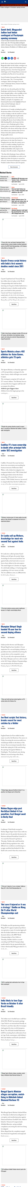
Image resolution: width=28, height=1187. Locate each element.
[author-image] (4, 52)
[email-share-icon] (15, 59)
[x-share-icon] (5, 59)
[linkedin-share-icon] (12, 59)
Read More (14, 304)
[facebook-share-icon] (8, 59)
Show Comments (14, 167)
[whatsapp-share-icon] (2, 59)
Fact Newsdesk (11, 52)
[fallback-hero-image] (5, 179)
